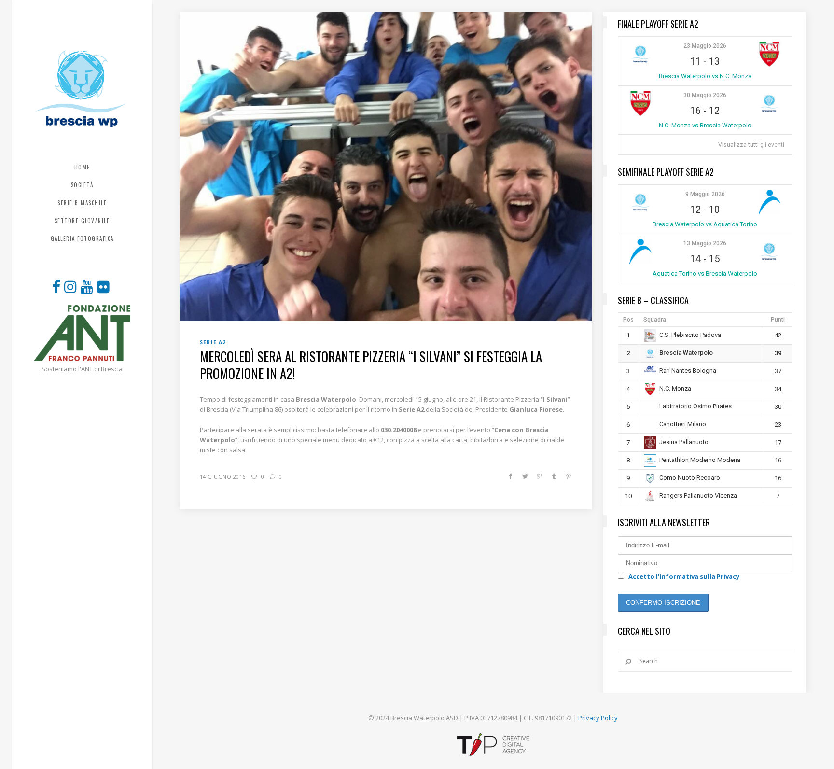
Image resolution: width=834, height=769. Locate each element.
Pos (628, 319)
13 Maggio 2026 (704, 243)
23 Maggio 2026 (704, 45)
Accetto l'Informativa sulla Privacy (683, 576)
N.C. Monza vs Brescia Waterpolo (705, 125)
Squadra (654, 319)
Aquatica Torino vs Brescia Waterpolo (705, 273)
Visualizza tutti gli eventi (751, 144)
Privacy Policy (598, 717)
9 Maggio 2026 (705, 194)
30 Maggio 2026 (704, 95)
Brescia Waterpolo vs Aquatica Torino (705, 224)
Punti (778, 319)
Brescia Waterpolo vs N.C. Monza (705, 76)
